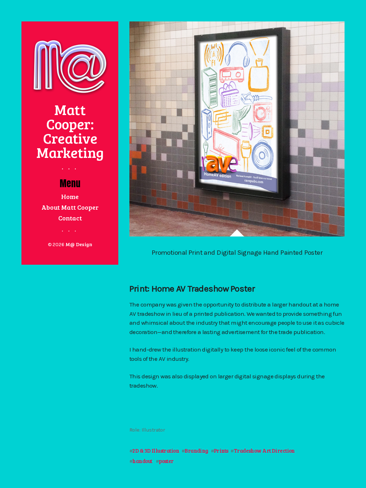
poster (166, 460)
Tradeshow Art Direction (264, 450)
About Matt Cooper (70, 207)
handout (142, 460)
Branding (196, 450)
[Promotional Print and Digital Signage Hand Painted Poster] (237, 128)
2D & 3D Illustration (155, 450)
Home (70, 196)
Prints (221, 450)
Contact (70, 218)
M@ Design (78, 244)
